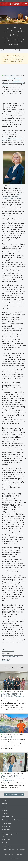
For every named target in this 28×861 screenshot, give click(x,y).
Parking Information (7, 846)
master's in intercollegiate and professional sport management (13, 83)
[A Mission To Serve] (14, 733)
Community (5, 810)
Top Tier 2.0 (5, 813)
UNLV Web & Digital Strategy (20, 849)
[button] (2, 4)
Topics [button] (17, 0)
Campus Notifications (7, 816)
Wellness (4, 807)
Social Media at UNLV (13, 858)
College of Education (7, 655)
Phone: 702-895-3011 (7, 839)
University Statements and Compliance (11, 820)
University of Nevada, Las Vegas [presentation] (2, 1)
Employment (5, 800)
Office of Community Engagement (10, 656)
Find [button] (26, 4)
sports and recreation (8, 651)
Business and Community (9, 75)
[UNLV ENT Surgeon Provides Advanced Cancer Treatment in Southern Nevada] (14, 772)
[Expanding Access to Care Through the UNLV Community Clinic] (14, 692)
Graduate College (18, 655)
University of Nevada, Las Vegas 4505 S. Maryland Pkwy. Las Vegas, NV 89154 (10, 834)
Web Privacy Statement (7, 823)
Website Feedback (6, 829)
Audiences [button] (24, 0)
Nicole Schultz (18, 78)
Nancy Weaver (10, 78)
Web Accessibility (6, 826)
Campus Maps (5, 842)
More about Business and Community (14, 794)
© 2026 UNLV (5, 849)
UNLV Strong (5, 803)
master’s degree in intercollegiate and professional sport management (12, 196)
